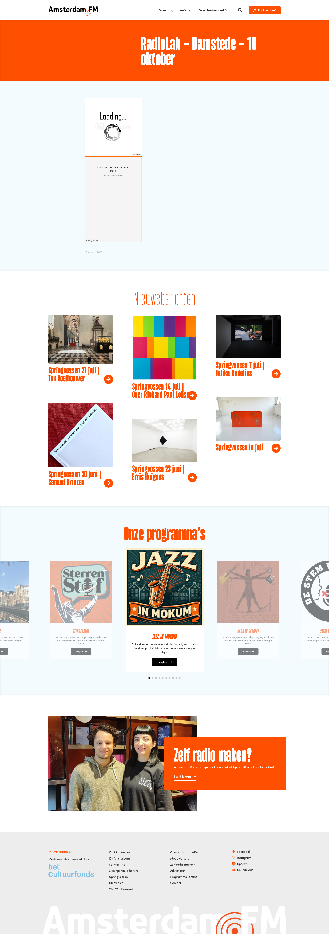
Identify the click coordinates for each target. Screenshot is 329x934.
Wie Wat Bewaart (121, 889)
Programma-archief (184, 877)
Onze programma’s (172, 10)
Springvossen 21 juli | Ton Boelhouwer (74, 375)
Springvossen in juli (239, 448)
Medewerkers (179, 858)
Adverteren (178, 871)
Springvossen (118, 877)
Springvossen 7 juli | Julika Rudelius (240, 370)
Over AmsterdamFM (213, 10)
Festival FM (117, 864)
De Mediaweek (119, 852)
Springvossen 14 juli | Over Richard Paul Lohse (160, 391)
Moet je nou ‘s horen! (123, 871)
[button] (240, 10)
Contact (175, 883)
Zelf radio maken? (182, 864)
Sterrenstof (116, 883)
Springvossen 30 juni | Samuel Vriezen (74, 479)
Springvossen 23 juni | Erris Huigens (158, 473)
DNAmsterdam (119, 858)
